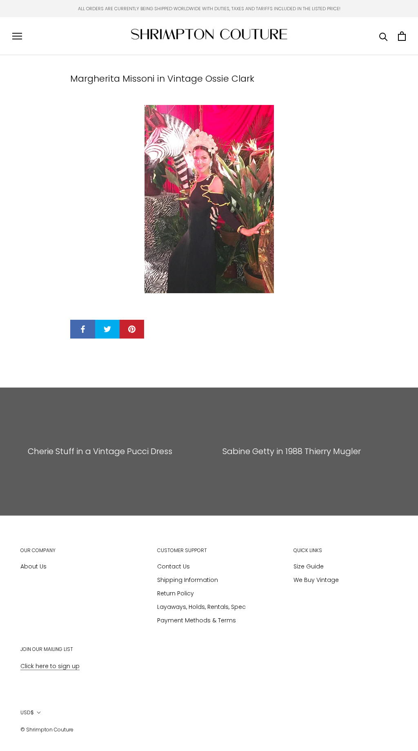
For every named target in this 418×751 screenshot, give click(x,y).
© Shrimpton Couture (46, 729)
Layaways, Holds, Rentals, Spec (201, 607)
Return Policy (175, 593)
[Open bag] (402, 36)
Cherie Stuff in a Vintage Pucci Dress (100, 451)
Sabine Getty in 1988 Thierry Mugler (291, 451)
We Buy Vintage (316, 580)
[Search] (383, 36)
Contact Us (173, 566)
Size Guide (308, 566)
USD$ (27, 712)
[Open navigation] (17, 36)
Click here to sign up (50, 666)
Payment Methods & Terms (196, 620)
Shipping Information (187, 580)
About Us (33, 566)
